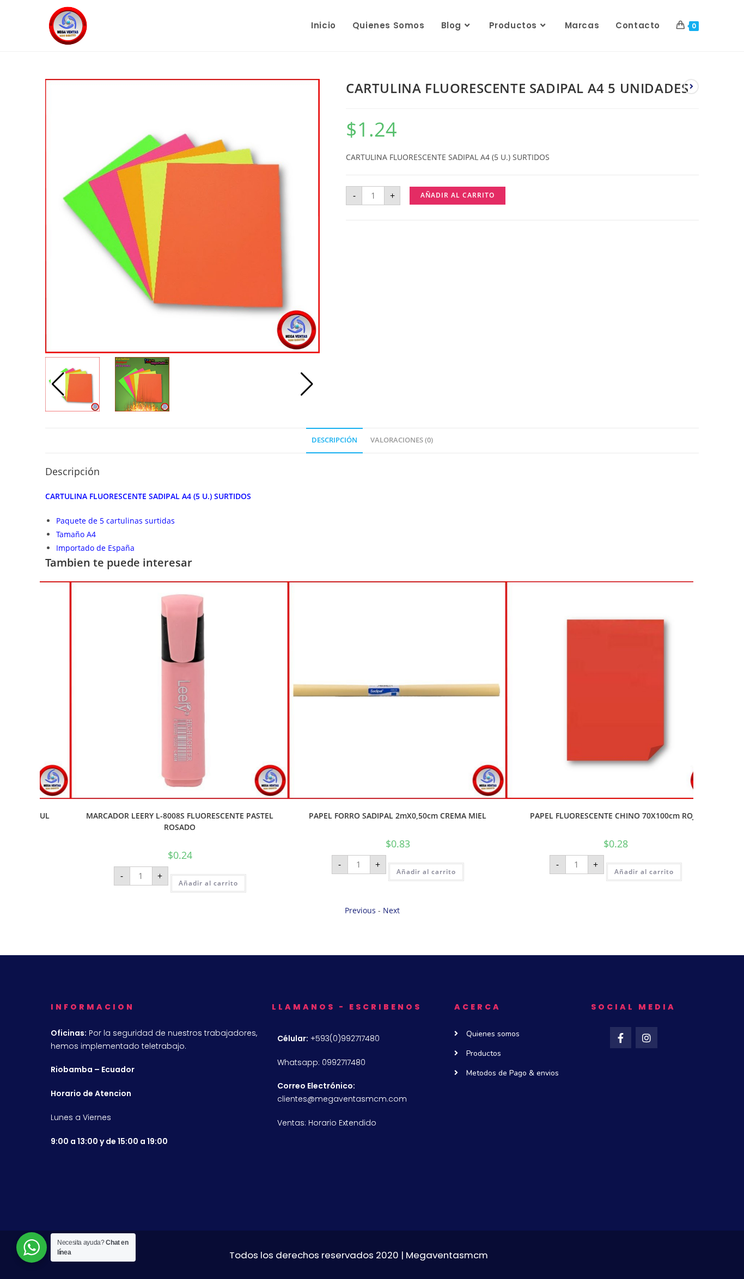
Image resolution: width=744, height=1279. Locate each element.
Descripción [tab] (334, 440)
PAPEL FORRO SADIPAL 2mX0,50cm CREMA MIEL (366, 815)
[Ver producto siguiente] (691, 86)
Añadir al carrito (457, 195)
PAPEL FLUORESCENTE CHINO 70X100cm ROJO (584, 815)
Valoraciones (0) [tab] (401, 440)
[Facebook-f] (621, 1038)
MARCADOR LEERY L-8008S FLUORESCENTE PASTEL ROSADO (148, 821)
